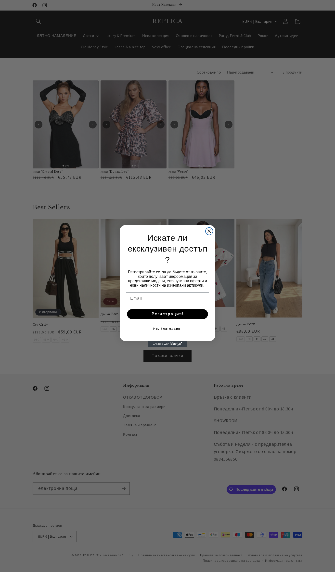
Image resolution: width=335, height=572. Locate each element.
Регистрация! (168, 314)
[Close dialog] (209, 231)
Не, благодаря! (167, 328)
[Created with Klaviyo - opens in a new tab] (167, 344)
